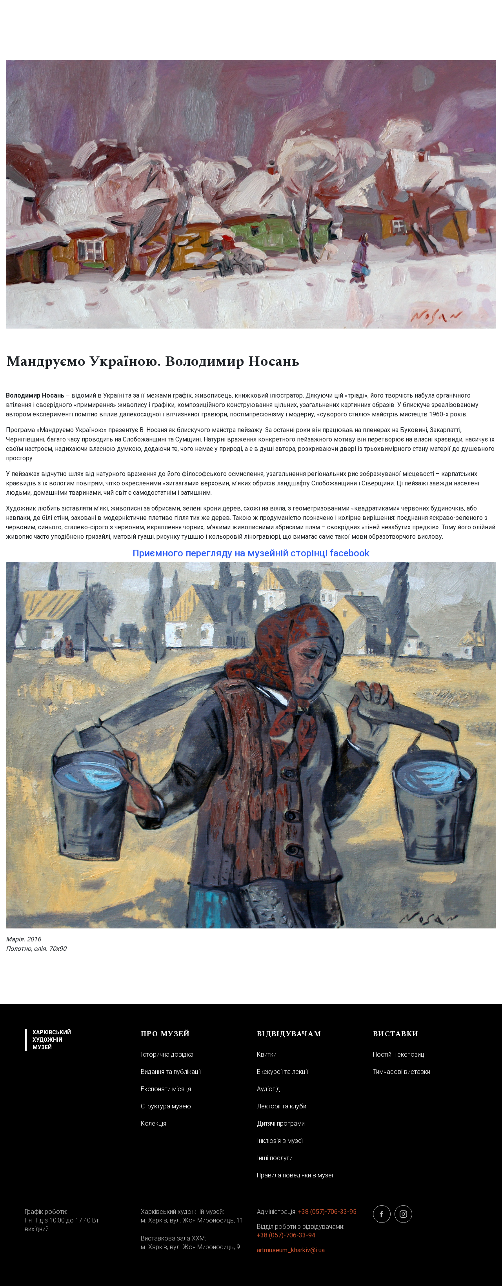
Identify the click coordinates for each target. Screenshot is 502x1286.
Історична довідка (167, 1054)
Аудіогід (268, 1089)
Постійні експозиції (400, 1054)
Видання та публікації (171, 1071)
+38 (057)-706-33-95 (327, 1211)
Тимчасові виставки (401, 1071)
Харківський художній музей (52, 1039)
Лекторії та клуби (281, 1106)
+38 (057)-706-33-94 (286, 1235)
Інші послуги (275, 1158)
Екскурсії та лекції (282, 1071)
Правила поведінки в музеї (295, 1175)
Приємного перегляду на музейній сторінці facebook (251, 553)
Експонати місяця (166, 1089)
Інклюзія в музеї (280, 1140)
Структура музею (166, 1106)
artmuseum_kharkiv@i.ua (291, 1250)
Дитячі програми (281, 1123)
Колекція (153, 1123)
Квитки (266, 1054)
